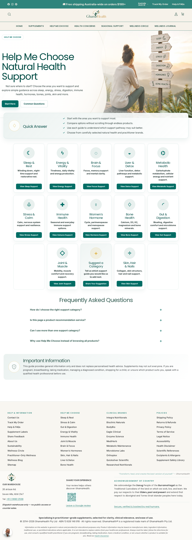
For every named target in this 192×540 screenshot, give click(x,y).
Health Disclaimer (166, 446)
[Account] (175, 14)
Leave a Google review (78, 505)
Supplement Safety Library (170, 460)
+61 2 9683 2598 (14, 499)
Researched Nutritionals (119, 464)
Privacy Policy (164, 427)
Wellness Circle (16, 450)
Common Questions (34, 103)
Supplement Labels (18, 432)
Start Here (10, 103)
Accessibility (163, 441)
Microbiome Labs (115, 450)
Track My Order (160, 4)
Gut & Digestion (68, 427)
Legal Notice (163, 436)
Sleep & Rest (67, 417)
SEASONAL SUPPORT (112, 26)
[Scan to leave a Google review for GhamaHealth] (82, 497)
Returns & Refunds (166, 422)
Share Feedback (16, 436)
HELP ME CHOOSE (59, 26)
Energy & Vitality (69, 432)
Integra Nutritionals (116, 417)
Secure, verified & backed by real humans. (137, 506)
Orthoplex (111, 455)
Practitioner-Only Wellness (22, 455)
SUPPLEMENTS (36, 26)
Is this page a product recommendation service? (58, 319)
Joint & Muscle (68, 441)
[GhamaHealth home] (30, 477)
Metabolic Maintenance (118, 446)
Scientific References (168, 450)
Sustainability (15, 446)
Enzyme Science (115, 436)
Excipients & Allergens (168, 455)
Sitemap (12, 464)
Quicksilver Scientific (117, 460)
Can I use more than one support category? (55, 330)
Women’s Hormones (71, 450)
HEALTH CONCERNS (84, 26)
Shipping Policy (165, 417)
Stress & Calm (67, 422)
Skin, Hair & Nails (69, 455)
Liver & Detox (67, 460)
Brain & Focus (67, 446)
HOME (19, 26)
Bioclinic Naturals (115, 422)
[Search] (9, 14)
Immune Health (68, 436)
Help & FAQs (178, 4)
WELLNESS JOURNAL (165, 26)
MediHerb (111, 441)
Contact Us (13, 417)
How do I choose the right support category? (56, 309)
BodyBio (110, 427)
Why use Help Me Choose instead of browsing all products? (64, 340)
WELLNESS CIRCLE (139, 26)
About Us (12, 441)
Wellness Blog (15, 460)
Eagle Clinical (113, 432)
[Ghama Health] (96, 14)
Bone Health (67, 464)
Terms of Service (165, 432)
